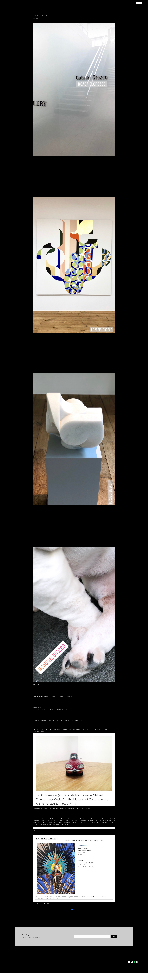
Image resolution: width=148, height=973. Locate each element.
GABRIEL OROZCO (40, 16)
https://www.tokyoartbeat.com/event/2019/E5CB (46, 828)
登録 (114, 936)
